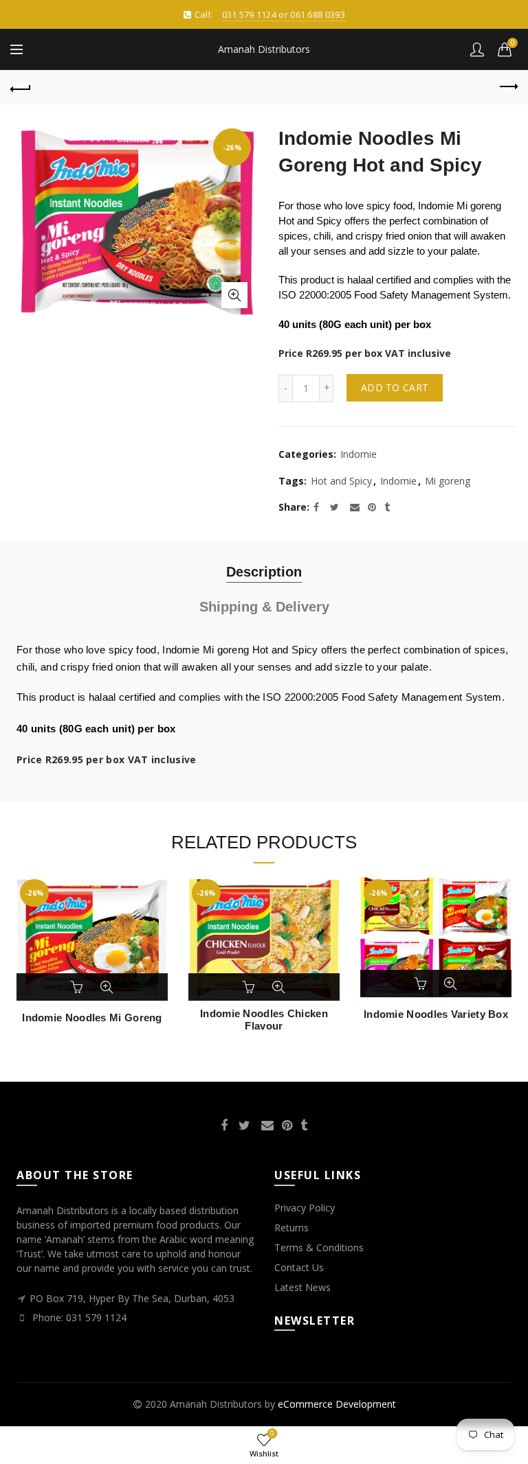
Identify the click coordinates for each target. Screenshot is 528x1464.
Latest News (302, 1287)
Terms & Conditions (319, 1247)
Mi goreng (447, 480)
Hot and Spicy (341, 480)
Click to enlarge (234, 295)
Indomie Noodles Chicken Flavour (264, 1020)
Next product (507, 87)
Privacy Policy (304, 1207)
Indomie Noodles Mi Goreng (92, 1017)
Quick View (106, 987)
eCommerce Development (337, 1403)
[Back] (20, 87)
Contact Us (299, 1267)
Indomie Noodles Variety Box (436, 1014)
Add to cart (394, 387)
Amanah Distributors (264, 49)
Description (264, 571)
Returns (291, 1227)
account (477, 49)
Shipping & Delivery (264, 606)
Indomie (358, 454)
